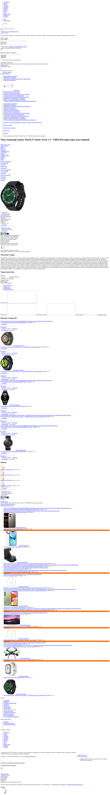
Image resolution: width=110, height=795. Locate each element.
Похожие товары (5, 175)
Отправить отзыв (102, 314)
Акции (5, 3)
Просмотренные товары (7, 505)
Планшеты (13, 77)
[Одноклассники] (3, 234)
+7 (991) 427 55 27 (5, 31)
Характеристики (5, 170)
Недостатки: (4, 314)
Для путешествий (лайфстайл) (28, 101)
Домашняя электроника (23, 97)
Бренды (5, 10)
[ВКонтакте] (1, 234)
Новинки (6, 721)
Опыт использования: (6, 283)
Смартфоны (14, 76)
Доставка (6, 6)
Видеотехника (16, 91)
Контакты (6, 15)
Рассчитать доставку (7, 229)
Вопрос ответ (7, 14)
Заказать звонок (14, 31)
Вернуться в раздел (5, 161)
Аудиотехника (16, 93)
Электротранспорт (19, 95)
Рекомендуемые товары (10, 724)
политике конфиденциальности (75, 784)
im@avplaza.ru (84, 756)
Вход (5, 19)
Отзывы (6, 16)
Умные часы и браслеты (23, 94)
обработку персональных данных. (18, 46)
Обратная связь (4, 774)
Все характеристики (6, 216)
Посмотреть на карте (30, 756)
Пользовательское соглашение (8, 765)
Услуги (5, 11)
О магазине (6, 1)
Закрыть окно (4, 65)
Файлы (2, 178)
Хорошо (3, 787)
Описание (3, 168)
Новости (6, 8)
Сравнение (14, 328)
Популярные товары (9, 723)
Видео (2, 180)
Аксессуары (4, 171)
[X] (8, 234)
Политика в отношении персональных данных (13, 762)
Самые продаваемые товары (8, 504)
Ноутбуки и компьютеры (24, 79)
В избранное (5, 330)
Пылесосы (13, 80)
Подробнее (3, 327)
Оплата (5, 4)
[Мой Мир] (6, 234)
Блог (5, 12)
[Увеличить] (13, 210)
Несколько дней (8, 285)
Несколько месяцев (8, 289)
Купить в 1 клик (6, 228)
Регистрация (7, 20)
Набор (2, 164)
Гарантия (6, 7)
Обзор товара (4, 163)
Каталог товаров (7, 72)
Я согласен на (14, 46)
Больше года (7, 286)
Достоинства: (4, 302)
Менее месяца (7, 288)
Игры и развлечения (20, 99)
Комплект (3, 166)
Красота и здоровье (20, 98)
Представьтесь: (80, 314)
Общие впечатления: (41, 314)
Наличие (3, 176)
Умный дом (17, 90)
